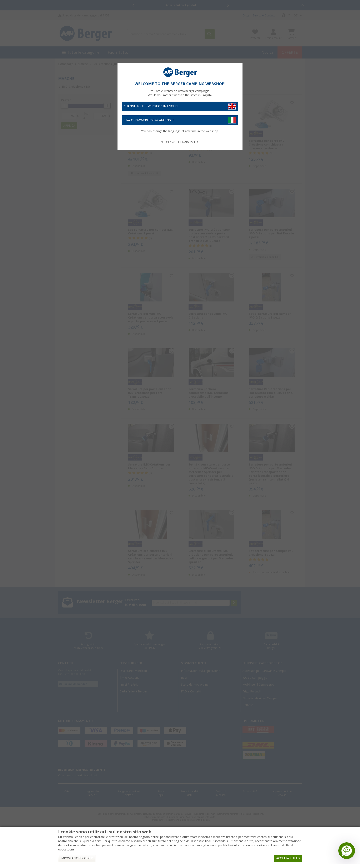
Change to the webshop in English (151, 106)
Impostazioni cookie (76, 858)
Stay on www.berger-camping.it (149, 120)
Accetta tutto (288, 858)
